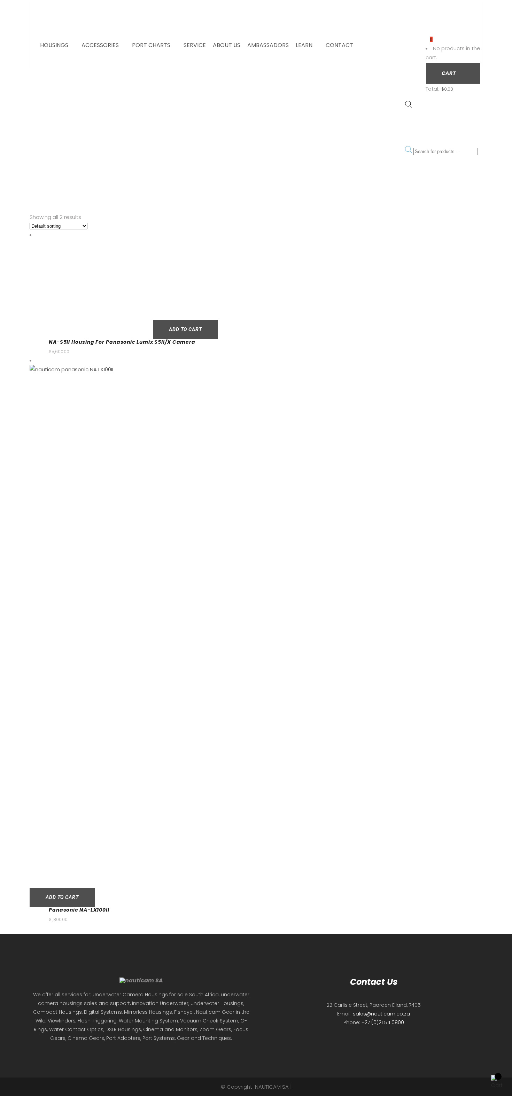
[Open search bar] (408, 105)
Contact (339, 45)
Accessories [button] (100, 45)
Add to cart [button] (185, 329)
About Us (226, 45)
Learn (304, 45)
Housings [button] (54, 45)
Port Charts (151, 45)
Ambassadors (268, 45)
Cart (450, 73)
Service (195, 45)
